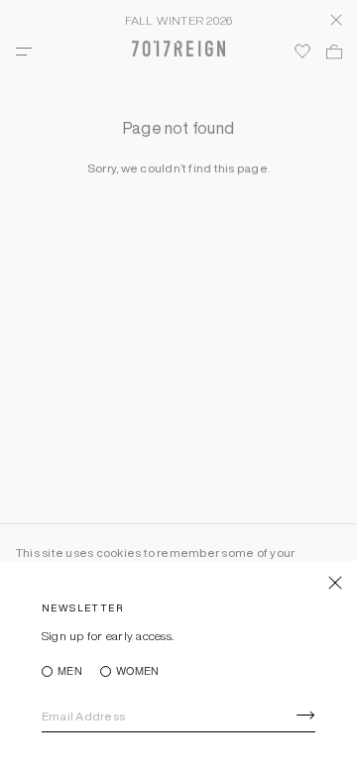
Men (70, 671)
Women (137, 671)
